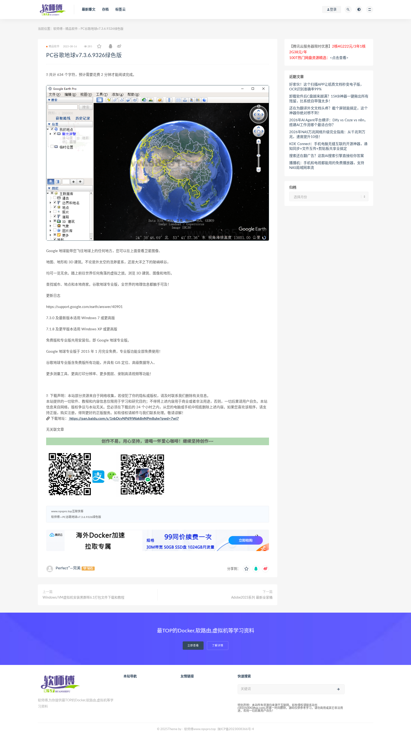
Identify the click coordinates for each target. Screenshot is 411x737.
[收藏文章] (99, 46)
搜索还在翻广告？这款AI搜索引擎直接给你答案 (326, 156)
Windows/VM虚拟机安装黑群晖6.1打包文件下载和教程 (83, 597)
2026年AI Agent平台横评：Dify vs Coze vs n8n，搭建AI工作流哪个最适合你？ (328, 122)
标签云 (120, 9)
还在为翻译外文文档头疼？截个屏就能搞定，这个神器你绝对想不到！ (328, 111)
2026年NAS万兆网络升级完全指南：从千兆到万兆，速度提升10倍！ (327, 134)
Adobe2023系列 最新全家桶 (252, 597)
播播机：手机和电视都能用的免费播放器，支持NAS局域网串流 (326, 165)
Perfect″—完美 (68, 568)
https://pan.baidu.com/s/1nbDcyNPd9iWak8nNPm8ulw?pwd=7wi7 (123, 418)
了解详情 (217, 645)
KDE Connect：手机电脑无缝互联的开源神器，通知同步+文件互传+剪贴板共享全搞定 (328, 146)
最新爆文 (88, 9)
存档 (105, 9)
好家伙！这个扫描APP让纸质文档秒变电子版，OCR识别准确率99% (326, 87)
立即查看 (193, 645)
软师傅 (58, 28)
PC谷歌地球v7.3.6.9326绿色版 (84, 55)
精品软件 (71, 28)
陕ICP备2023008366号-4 (236, 729)
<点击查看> (339, 58)
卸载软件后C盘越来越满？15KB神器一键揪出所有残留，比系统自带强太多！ (328, 99)
